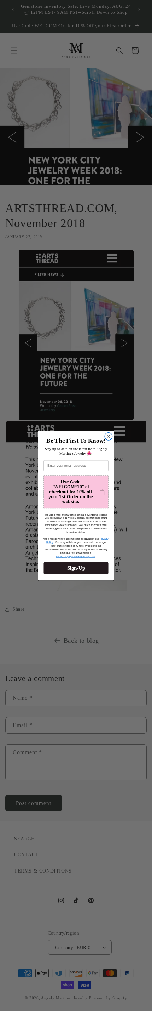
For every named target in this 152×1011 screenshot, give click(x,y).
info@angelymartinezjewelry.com (75, 556)
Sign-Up (76, 568)
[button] (75, 491)
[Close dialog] (108, 436)
